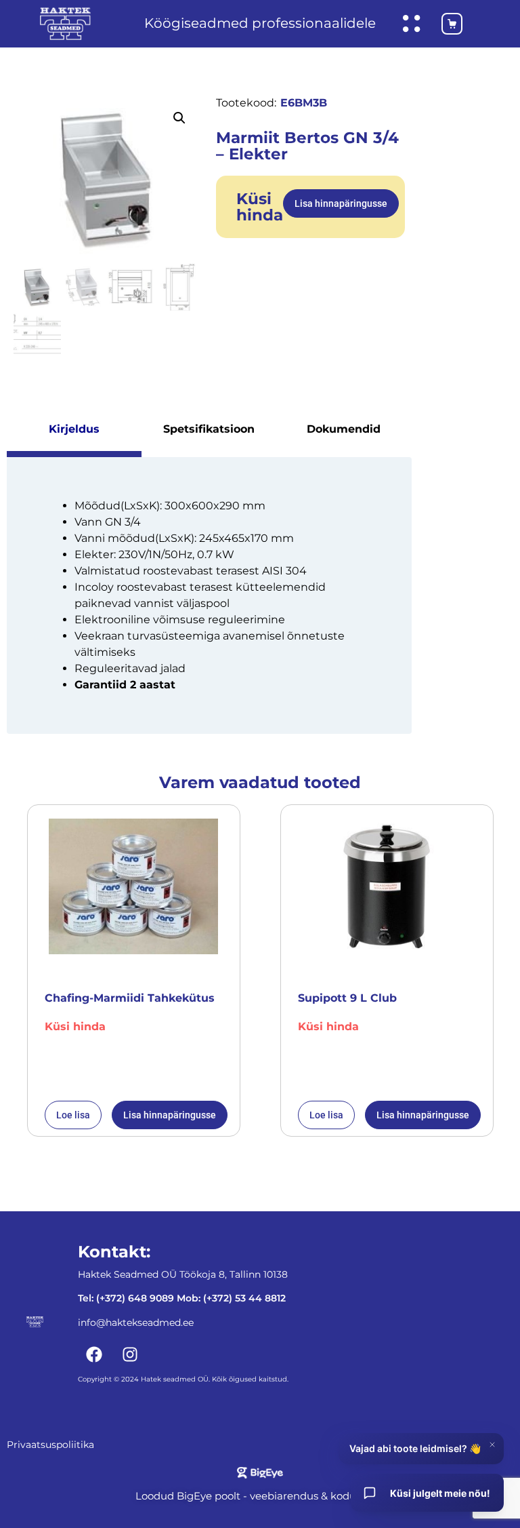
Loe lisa (73, 1115)
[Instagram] (130, 1354)
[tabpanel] (209, 595)
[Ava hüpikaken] (412, 24)
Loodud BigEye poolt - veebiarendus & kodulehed (260, 1495)
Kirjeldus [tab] (74, 429)
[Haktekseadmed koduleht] (65, 23)
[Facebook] (94, 1354)
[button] (179, 118)
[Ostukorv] (445, 23)
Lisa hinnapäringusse (341, 203)
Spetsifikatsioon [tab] (209, 429)
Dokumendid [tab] (344, 429)
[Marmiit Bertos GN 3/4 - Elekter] (108, 179)
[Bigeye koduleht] (259, 1472)
